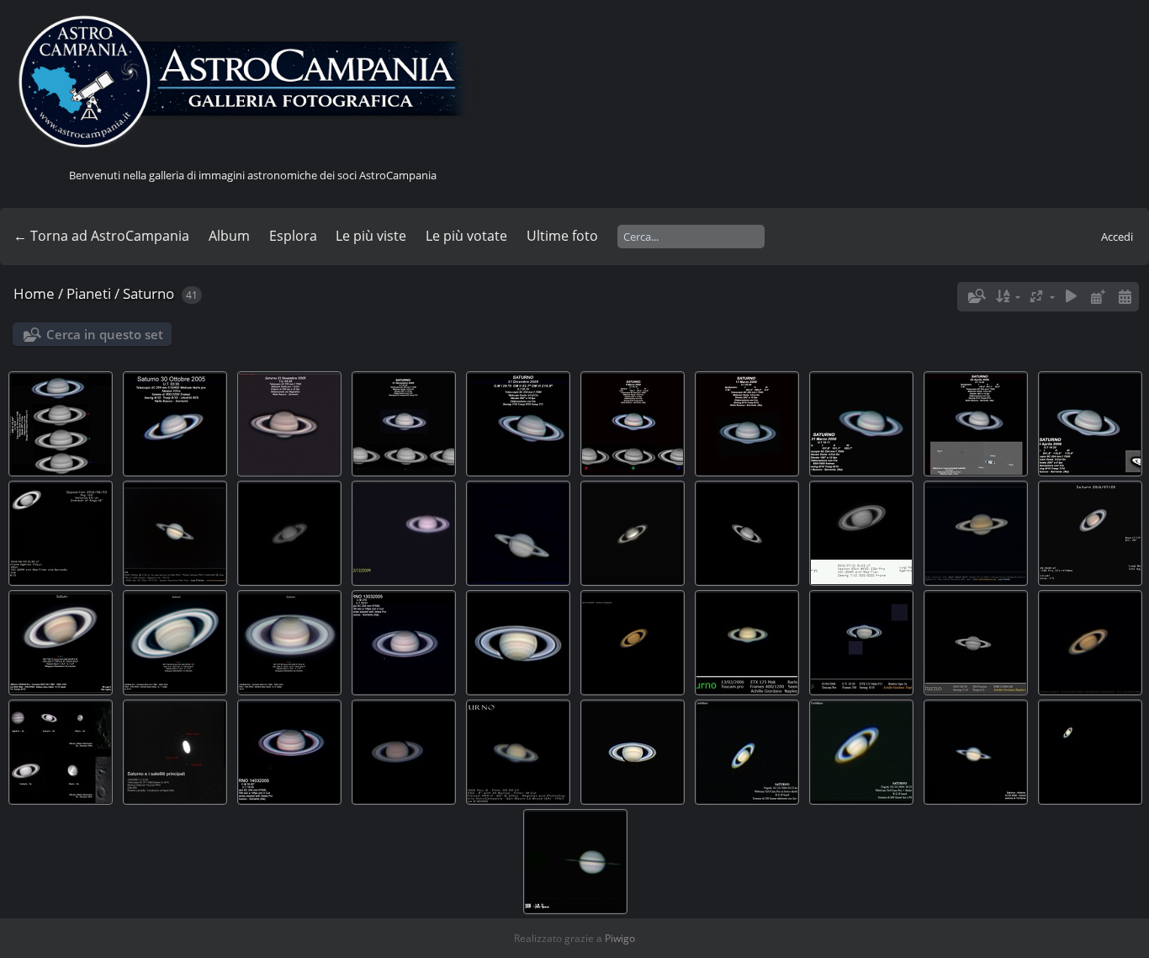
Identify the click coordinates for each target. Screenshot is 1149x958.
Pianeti (88, 293)
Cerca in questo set (104, 334)
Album (229, 235)
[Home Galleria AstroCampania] (252, 82)
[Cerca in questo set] (976, 296)
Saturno (148, 293)
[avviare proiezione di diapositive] (1072, 296)
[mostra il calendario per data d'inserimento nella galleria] (1098, 296)
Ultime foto (562, 235)
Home (34, 293)
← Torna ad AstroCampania (101, 235)
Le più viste (371, 235)
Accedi (1117, 236)
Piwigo (620, 938)
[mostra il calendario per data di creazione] (1125, 296)
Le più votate (466, 235)
